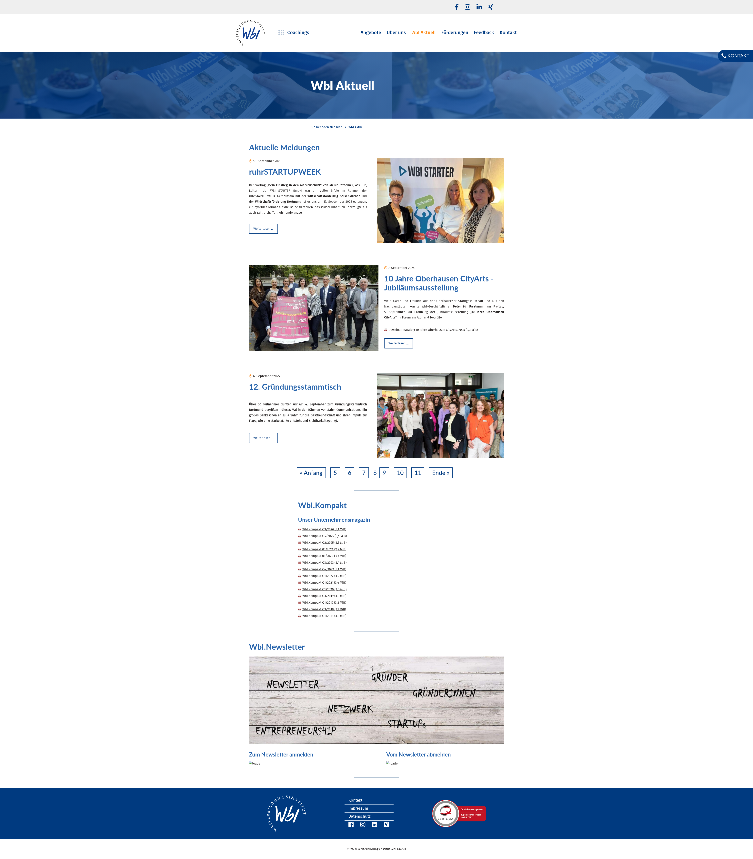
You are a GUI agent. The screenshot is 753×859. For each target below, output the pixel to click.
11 (418, 473)
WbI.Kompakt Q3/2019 (324, 596)
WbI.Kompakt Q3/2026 (324, 529)
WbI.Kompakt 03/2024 (324, 549)
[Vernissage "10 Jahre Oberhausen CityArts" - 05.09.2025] (313, 308)
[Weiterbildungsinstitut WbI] (327, 127)
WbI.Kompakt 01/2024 (324, 556)
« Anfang (311, 473)
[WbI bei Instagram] (362, 825)
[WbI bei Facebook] (350, 825)
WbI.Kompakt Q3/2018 (324, 609)
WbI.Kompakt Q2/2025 (324, 542)
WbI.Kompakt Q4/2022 (324, 569)
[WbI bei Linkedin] (479, 7)
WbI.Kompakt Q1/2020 (324, 589)
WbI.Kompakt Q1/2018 (324, 616)
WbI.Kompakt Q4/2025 (324, 536)
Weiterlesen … (265, 228)
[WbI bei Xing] (490, 7)
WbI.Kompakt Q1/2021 (324, 582)
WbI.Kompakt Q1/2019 (324, 602)
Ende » (440, 473)
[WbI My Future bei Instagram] (467, 7)
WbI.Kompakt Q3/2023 (324, 562)
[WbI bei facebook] (457, 7)
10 (400, 473)
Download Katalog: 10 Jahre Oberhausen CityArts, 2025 (433, 329)
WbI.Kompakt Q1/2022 (324, 576)
